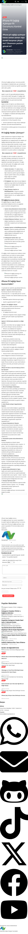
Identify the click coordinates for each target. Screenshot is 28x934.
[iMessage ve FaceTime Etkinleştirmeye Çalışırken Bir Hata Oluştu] (14, 664)
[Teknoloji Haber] (4, 1)
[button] (15, 1)
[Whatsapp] (14, 746)
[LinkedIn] (8, 542)
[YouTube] (5, 542)
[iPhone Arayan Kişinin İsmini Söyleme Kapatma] (13, 633)
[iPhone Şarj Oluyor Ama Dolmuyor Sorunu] (13, 690)
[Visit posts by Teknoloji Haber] (4, 51)
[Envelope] (14, 775)
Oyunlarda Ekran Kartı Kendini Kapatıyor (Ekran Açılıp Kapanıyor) (12, 629)
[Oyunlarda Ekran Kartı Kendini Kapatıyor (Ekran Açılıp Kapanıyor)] (11, 625)
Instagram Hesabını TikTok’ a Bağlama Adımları (10, 612)
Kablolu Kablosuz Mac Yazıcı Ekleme (13, 642)
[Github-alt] (14, 806)
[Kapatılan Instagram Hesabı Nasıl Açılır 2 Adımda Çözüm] (14, 617)
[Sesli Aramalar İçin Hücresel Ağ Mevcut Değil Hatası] (14, 677)
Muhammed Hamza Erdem (6, 614)
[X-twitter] (14, 867)
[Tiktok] (14, 838)
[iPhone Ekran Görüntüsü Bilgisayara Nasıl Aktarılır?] (14, 650)
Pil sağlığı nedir (21, 96)
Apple (4, 17)
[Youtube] (14, 922)
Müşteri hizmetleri (13, 931)
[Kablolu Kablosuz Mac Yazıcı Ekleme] (7, 640)
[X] (3, 542)
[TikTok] (7, 542)
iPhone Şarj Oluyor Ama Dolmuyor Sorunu (13, 695)
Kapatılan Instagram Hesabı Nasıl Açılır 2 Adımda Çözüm (12, 621)
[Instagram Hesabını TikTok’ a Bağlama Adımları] (14, 608)
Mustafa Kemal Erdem (6, 623)
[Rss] (11, 542)
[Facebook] (2, 542)
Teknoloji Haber (9, 49)
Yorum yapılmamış (10, 51)
